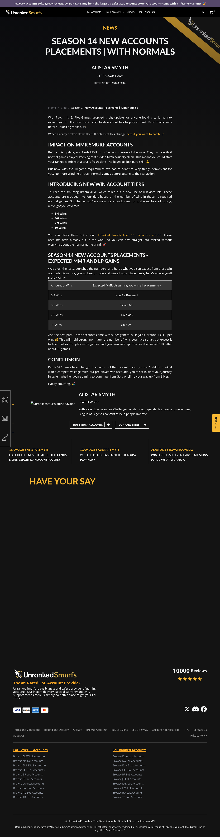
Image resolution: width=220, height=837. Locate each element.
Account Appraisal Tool (166, 729)
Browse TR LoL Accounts (28, 797)
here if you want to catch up (145, 134)
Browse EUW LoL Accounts (29, 756)
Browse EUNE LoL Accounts (29, 765)
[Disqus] (110, 526)
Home (52, 107)
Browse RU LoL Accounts (28, 792)
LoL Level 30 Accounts (30, 750)
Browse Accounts (96, 729)
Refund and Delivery (56, 729)
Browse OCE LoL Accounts (29, 770)
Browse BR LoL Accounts (28, 774)
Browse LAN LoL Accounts (28, 783)
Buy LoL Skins (119, 729)
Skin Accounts (113, 11)
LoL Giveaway (140, 729)
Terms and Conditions (26, 729)
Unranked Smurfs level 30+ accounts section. (129, 235)
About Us (150, 11)
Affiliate (77, 729)
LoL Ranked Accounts (129, 750)
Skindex (131, 11)
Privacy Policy (198, 735)
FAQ (186, 729)
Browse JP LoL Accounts (27, 779)
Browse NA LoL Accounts (28, 761)
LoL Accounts (94, 11)
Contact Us (200, 729)
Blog (140, 11)
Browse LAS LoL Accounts (28, 788)
